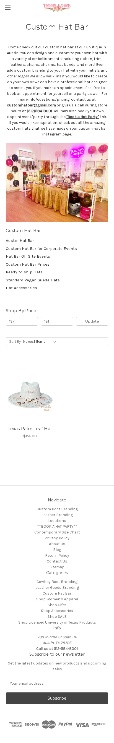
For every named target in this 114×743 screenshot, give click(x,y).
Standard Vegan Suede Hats (33, 280)
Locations (57, 520)
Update (92, 321)
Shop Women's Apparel (57, 599)
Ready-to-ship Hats (24, 272)
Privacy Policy (57, 538)
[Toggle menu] (7, 7)
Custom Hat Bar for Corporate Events (41, 248)
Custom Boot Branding (57, 509)
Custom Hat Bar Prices (28, 264)
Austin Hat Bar (20, 240)
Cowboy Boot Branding (57, 581)
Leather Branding (57, 514)
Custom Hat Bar (57, 593)
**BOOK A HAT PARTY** (57, 526)
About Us (57, 543)
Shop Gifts (57, 605)
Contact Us (57, 561)
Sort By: (15, 341)
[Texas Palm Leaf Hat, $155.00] (30, 391)
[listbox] (40, 342)
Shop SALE (57, 616)
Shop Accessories (57, 610)
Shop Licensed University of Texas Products (57, 622)
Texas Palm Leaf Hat (30, 428)
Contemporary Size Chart (57, 532)
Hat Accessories (21, 287)
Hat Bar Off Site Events (28, 256)
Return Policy (57, 555)
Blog (57, 549)
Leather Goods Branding (57, 587)
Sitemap (57, 567)
